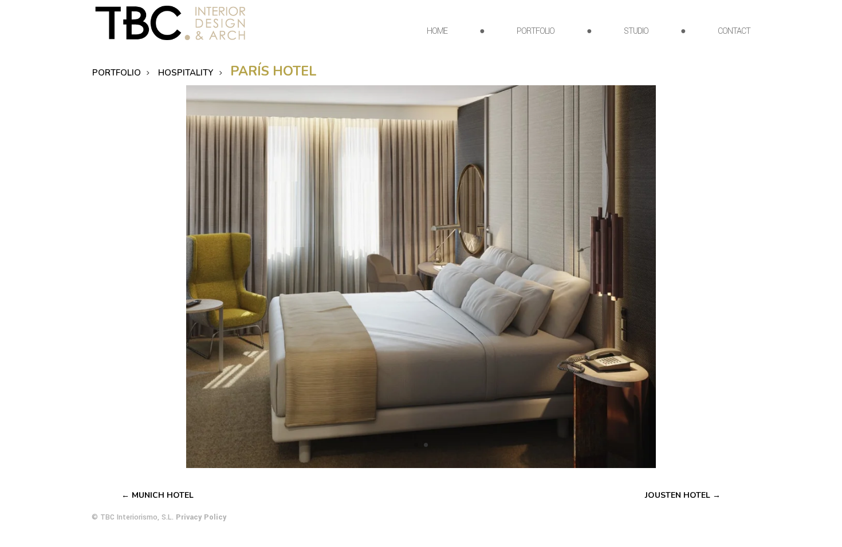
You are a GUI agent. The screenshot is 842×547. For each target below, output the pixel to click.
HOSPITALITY (185, 72)
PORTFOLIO (535, 32)
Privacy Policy (201, 517)
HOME (437, 32)
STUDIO (636, 32)
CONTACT (734, 32)
